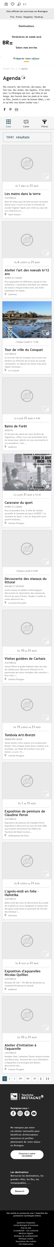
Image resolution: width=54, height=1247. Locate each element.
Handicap (38, 17)
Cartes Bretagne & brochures (26, 1225)
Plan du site (26, 1228)
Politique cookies (26, 1239)
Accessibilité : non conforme (26, 1231)
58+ (28, 1078)
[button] (19, 4)
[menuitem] (27, 26)
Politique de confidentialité (26, 1236)
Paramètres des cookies (26, 1241)
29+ (20, 1078)
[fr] (25, 4)
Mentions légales (26, 1233)
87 (35, 1078)
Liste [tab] (8, 126)
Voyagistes (28, 17)
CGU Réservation (26, 1244)
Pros (12, 17)
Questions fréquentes (26, 1223)
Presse (19, 17)
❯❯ (47, 1078)
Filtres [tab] (44, 126)
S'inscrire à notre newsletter (27, 1154)
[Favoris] (13, 4)
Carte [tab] (26, 126)
